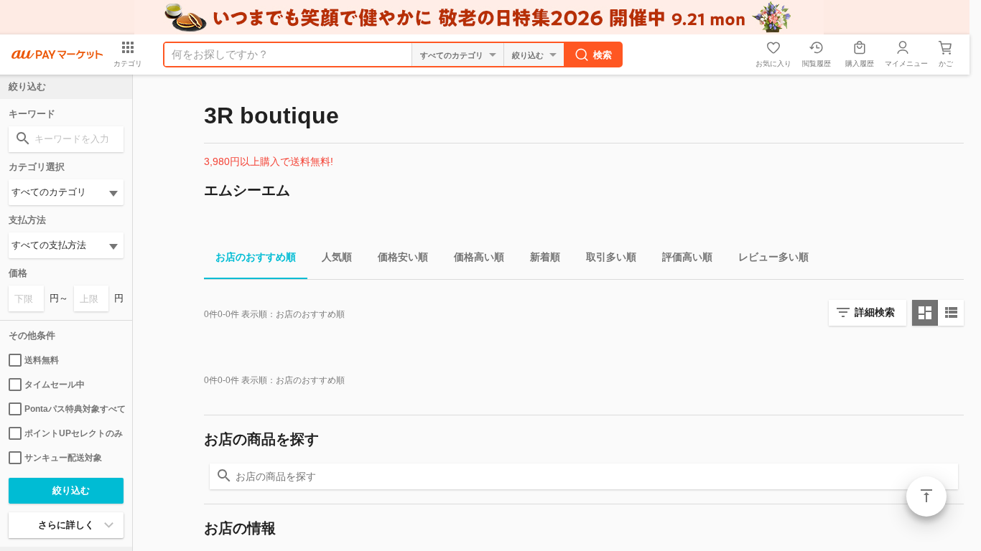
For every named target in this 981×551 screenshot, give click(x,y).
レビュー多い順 (773, 257)
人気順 (337, 257)
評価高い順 (687, 257)
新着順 (545, 257)
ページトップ (926, 496)
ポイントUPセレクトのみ (73, 433)
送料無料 (41, 360)
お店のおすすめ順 (255, 257)
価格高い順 (479, 257)
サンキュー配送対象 (63, 458)
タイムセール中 (54, 385)
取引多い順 (611, 257)
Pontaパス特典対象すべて (74, 409)
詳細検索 (875, 312)
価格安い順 (403, 257)
